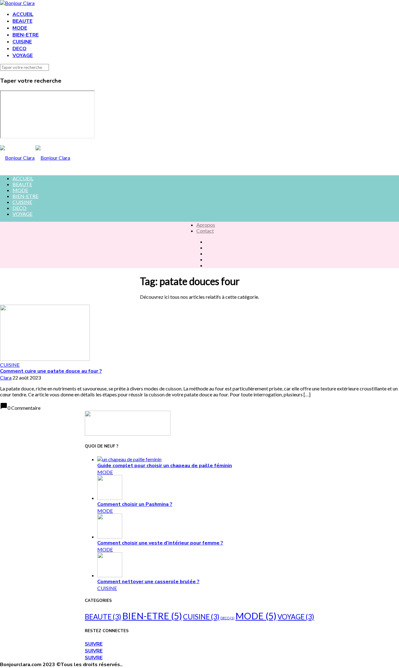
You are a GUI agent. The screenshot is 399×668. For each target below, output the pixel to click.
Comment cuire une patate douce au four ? (51, 371)
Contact (205, 231)
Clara (6, 377)
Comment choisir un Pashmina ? (134, 504)
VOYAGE (22, 55)
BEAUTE (22, 21)
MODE (19, 28)
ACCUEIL (22, 14)
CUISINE (22, 41)
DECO (19, 48)
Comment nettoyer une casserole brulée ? (148, 581)
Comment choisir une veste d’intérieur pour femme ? (160, 543)
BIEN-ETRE (25, 34)
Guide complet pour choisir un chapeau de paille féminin (164, 465)
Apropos (205, 225)
